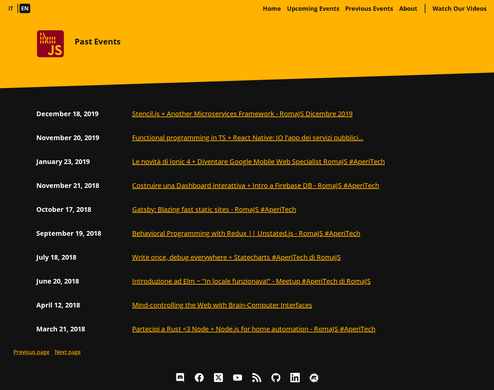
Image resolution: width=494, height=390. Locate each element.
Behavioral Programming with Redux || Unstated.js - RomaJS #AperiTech (246, 233)
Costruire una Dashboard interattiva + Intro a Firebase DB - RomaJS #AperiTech (255, 185)
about (408, 8)
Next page (68, 352)
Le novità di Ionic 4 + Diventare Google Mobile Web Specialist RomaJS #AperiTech (258, 161)
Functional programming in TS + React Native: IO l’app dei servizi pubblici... (247, 137)
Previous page (31, 352)
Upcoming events (313, 8)
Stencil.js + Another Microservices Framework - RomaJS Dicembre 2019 (242, 113)
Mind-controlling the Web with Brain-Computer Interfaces (222, 305)
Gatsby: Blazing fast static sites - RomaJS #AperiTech (214, 209)
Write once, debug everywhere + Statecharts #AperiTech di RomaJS (236, 257)
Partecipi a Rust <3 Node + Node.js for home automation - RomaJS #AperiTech (253, 328)
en (25, 8)
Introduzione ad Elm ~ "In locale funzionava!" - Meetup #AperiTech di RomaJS (251, 281)
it (10, 8)
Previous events (369, 8)
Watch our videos (460, 8)
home (272, 8)
